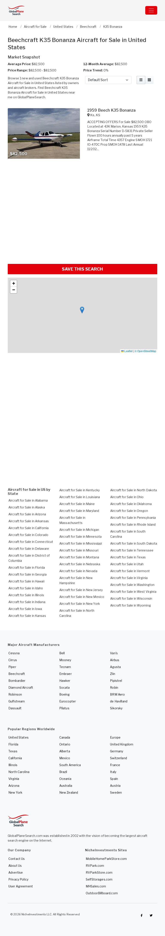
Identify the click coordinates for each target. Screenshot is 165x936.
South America (70, 765)
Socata (64, 687)
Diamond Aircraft (20, 687)
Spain (114, 779)
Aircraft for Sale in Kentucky (79, 490)
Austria (115, 785)
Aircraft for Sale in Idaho (25, 588)
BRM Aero (117, 694)
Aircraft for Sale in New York (79, 603)
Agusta (115, 667)
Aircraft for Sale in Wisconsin (131, 598)
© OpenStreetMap (145, 351)
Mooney (65, 660)
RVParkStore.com (99, 872)
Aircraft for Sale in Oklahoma (131, 504)
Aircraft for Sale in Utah (127, 564)
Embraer (65, 674)
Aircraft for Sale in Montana (79, 557)
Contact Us (16, 859)
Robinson (15, 694)
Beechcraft (16, 674)
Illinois (12, 765)
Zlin (112, 674)
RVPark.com (95, 865)
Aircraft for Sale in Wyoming (130, 605)
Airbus (114, 660)
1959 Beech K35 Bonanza (111, 110)
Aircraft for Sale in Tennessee (131, 550)
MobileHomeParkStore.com (106, 859)
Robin (114, 687)
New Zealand (68, 792)
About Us (15, 865)
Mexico (64, 758)
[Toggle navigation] (151, 10)
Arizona (13, 785)
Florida (13, 744)
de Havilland (118, 701)
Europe (115, 737)
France (115, 765)
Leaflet (128, 351)
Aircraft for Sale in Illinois (26, 595)
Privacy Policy (18, 879)
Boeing (64, 694)
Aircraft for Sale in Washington (132, 585)
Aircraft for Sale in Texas (128, 557)
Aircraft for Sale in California (28, 528)
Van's (114, 653)
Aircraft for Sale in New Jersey (81, 590)
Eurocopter (67, 701)
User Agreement (20, 886)
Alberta (64, 751)
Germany (116, 751)
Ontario (64, 744)
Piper (12, 667)
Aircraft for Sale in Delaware (28, 548)
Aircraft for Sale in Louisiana (79, 497)
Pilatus (64, 708)
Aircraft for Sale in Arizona (27, 514)
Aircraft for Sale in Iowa (25, 609)
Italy (113, 772)
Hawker (64, 680)
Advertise (15, 872)
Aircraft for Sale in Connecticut (30, 541)
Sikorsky (116, 708)
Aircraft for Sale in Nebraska (79, 564)
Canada (64, 737)
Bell (62, 653)
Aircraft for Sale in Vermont (130, 571)
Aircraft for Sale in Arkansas (28, 521)
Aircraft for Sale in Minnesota (80, 536)
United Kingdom (121, 744)
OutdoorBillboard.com (102, 893)
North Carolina (18, 772)
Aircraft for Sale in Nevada (78, 571)
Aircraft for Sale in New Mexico (81, 597)
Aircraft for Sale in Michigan (79, 529)
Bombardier (16, 680)
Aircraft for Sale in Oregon (129, 511)
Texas (12, 751)
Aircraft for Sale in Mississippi (80, 543)
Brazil (63, 772)
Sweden (116, 792)
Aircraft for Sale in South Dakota (133, 543)
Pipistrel (116, 680)
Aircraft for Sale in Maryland (79, 511)
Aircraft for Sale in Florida (26, 567)
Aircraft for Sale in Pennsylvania (133, 517)
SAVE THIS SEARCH (82, 269)
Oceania (65, 779)
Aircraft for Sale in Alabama (28, 500)
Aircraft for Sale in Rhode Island (133, 524)
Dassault (14, 708)
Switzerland (118, 758)
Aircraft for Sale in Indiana (26, 602)
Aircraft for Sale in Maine (77, 504)
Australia (65, 785)
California (15, 758)
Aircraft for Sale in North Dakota (133, 490)
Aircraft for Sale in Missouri (78, 550)
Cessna (14, 653)
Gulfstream (16, 701)
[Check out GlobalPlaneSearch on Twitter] (151, 915)
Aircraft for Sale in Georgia (27, 574)
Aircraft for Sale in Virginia (129, 578)
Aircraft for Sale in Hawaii (26, 581)
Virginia (13, 779)
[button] (82, 310)
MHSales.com (96, 886)
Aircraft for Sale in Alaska (26, 507)
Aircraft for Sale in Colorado (28, 535)
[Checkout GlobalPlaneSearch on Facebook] (141, 915)
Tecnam (65, 667)
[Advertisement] (82, 248)
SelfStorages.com (99, 879)
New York (15, 792)
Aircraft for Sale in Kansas (27, 615)
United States (18, 737)
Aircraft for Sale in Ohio (127, 497)
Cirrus (12, 660)
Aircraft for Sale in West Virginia (133, 591)
